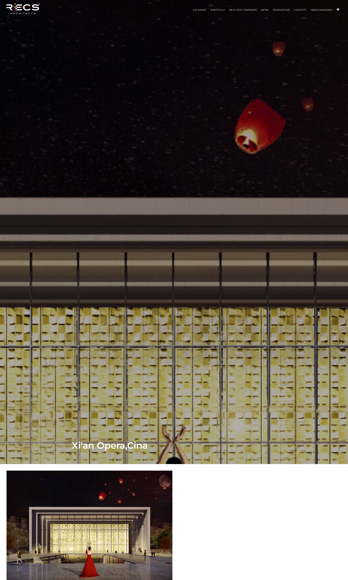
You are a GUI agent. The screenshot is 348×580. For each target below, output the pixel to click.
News (264, 10)
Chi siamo (199, 10)
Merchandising (321, 10)
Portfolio (217, 10)
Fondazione (281, 10)
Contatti (300, 10)
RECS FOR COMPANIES (243, 10)
